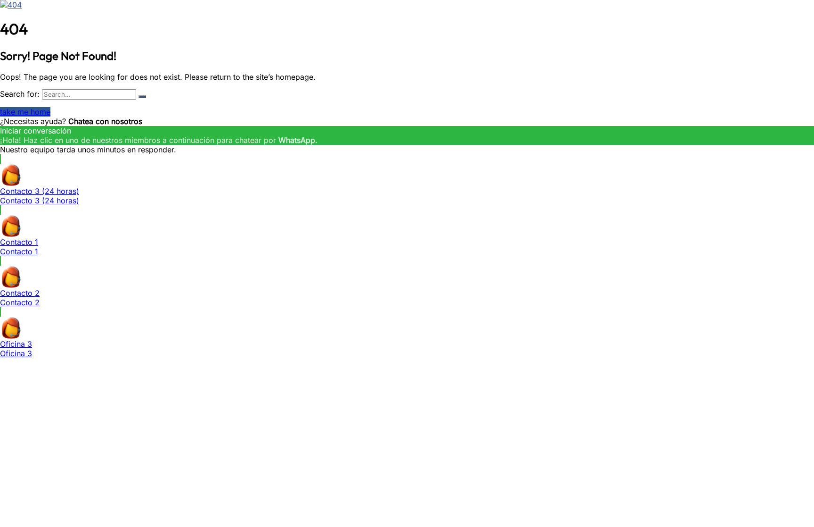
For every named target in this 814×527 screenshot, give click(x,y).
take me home (25, 112)
